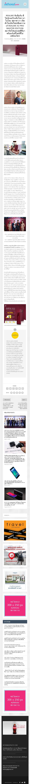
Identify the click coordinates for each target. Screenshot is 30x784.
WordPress (15, 780)
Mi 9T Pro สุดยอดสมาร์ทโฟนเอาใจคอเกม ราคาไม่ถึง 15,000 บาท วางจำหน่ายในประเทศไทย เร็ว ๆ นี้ (15, 504)
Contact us (15, 782)
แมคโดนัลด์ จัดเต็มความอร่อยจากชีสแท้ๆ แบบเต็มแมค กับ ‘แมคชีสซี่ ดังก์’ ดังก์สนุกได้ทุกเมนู (14, 683)
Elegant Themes (14, 778)
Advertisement (8, 782)
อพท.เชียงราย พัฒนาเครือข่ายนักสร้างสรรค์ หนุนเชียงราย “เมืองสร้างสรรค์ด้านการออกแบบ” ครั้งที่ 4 (14, 652)
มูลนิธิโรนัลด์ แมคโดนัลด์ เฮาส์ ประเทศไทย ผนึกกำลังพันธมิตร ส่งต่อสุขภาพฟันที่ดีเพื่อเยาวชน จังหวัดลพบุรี (14, 639)
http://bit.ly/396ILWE (18, 290)
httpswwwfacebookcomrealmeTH (15, 301)
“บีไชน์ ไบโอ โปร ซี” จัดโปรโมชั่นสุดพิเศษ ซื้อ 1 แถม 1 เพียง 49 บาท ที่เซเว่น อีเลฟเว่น (14, 671)
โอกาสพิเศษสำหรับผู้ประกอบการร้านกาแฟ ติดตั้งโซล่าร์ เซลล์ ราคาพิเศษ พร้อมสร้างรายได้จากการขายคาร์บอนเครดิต (14, 677)
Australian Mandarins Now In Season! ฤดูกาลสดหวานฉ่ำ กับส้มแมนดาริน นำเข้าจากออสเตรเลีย (14, 646)
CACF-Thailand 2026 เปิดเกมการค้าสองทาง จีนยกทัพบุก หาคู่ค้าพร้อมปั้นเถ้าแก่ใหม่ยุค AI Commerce (14, 626)
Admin (11, 39)
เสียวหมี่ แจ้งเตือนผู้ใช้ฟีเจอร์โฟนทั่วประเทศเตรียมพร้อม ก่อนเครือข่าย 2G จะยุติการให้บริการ (14, 482)
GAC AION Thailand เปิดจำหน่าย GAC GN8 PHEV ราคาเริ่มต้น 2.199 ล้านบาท (13, 658)
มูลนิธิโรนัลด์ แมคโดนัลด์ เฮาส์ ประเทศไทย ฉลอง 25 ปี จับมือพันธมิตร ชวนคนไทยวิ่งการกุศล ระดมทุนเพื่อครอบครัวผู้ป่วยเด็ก (14, 633)
